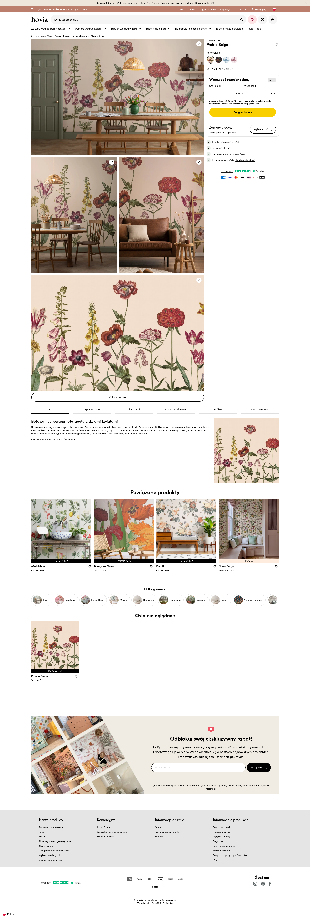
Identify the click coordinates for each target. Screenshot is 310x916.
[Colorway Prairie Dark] (218, 59)
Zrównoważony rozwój (167, 831)
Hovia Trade (103, 827)
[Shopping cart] (272, 19)
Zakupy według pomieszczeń (54, 850)
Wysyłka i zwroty (221, 836)
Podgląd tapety (243, 112)
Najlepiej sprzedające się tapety (56, 841)
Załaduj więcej (117, 397)
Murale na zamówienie (51, 827)
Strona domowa (38, 36)
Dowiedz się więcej (245, 159)
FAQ (215, 859)
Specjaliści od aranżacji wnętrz (113, 831)
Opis (50, 409)
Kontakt (159, 836)
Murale (43, 836)
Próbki (218, 409)
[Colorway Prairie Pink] (234, 59)
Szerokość (224, 89)
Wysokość (259, 89)
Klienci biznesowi (105, 836)
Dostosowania (259, 409)
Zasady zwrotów (221, 850)
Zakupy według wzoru (50, 859)
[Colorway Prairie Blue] (226, 59)
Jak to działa (134, 409)
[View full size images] (199, 43)
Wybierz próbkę (263, 129)
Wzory (58, 36)
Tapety (50, 36)
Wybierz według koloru (51, 855)
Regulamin (218, 841)
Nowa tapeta (46, 845)
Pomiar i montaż (221, 827)
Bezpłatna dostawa (175, 409)
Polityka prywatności (224, 845)
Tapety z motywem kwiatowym (76, 36)
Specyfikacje (92, 409)
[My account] (262, 19)
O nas (158, 827)
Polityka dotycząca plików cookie (230, 855)
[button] (274, 9)
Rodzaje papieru (222, 831)
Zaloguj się (260, 9)
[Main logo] (40, 19)
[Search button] (241, 19)
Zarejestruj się (259, 767)
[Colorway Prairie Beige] (210, 60)
